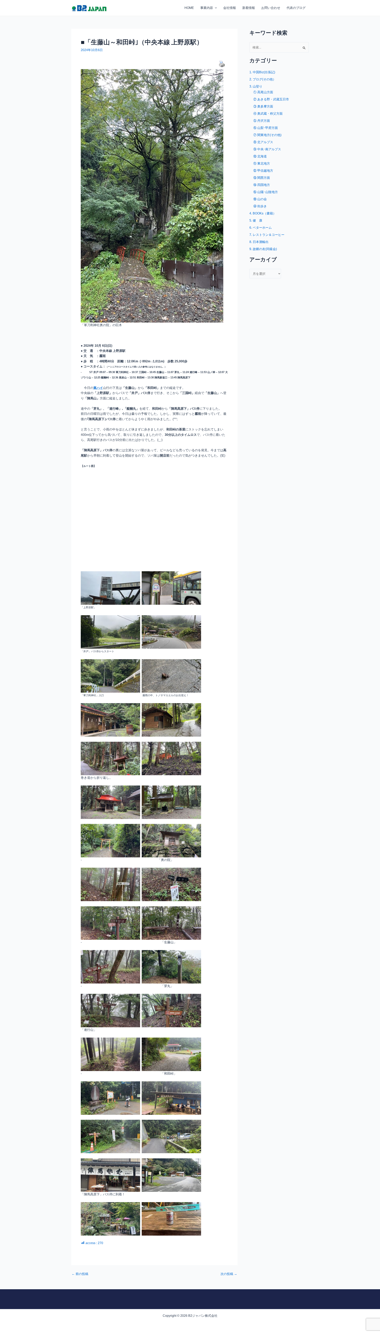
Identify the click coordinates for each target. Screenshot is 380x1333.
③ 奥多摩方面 (263, 106)
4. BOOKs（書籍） (262, 213)
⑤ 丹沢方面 (261, 120)
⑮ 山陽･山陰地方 (265, 192)
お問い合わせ (270, 8)
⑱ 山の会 (260, 199)
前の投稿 (80, 1274)
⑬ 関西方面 (261, 177)
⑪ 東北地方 (261, 163)
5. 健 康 (255, 220)
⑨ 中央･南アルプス (267, 149)
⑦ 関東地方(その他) (267, 135)
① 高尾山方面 (263, 92)
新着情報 (248, 8)
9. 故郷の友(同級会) (263, 249)
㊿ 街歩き (260, 206)
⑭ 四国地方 (261, 185)
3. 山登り (255, 86)
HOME (189, 8)
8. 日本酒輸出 (259, 242)
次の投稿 (228, 1274)
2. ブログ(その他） (262, 79)
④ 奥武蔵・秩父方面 (268, 113)
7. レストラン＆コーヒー (266, 234)
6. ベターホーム (260, 227)
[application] (215, 8)
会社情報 (229, 8)
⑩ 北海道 (260, 156)
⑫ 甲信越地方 (263, 170)
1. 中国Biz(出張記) (262, 72)
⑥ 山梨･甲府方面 (265, 127)
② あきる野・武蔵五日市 (271, 99)
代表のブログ (296, 8)
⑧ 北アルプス (263, 142)
